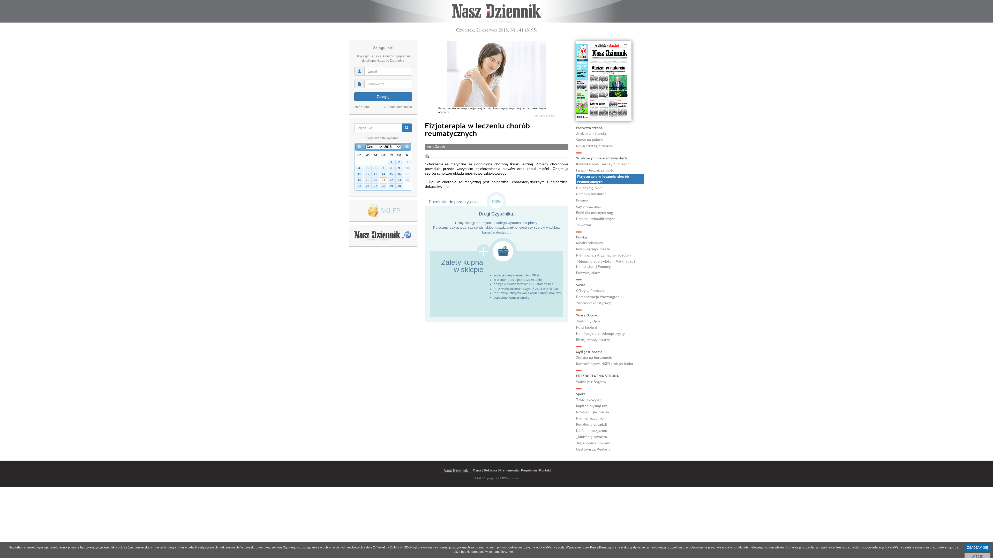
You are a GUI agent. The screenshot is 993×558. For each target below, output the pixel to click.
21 (383, 180)
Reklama (490, 470)
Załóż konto (362, 107)
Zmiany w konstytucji (593, 303)
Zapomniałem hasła (398, 107)
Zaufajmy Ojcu (588, 321)
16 (399, 174)
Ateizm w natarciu (591, 133)
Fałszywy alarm (588, 272)
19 (368, 180)
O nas (477, 470)
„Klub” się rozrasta (591, 437)
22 (391, 180)
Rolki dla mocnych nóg (594, 212)
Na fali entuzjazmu (591, 430)
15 (391, 174)
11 (359, 174)
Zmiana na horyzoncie (594, 357)
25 (359, 186)
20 (375, 180)
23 (399, 180)
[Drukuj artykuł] (427, 156)
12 (368, 174)
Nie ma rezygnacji (590, 418)
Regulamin (529, 470)
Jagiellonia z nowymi (593, 443)
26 (368, 186)
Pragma (582, 200)
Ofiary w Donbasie (590, 290)
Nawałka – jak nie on (592, 412)
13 (375, 174)
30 (399, 186)
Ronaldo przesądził (591, 424)
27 (375, 186)
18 (359, 180)
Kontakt (545, 470)
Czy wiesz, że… (588, 206)
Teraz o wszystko (590, 399)
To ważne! (584, 225)
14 (383, 174)
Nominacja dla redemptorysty (600, 333)
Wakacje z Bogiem (591, 381)
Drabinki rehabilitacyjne (595, 218)
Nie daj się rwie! (589, 187)
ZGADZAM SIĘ (977, 547)
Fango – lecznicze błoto (595, 170)
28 (383, 186)
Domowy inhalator (591, 194)
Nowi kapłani (586, 327)
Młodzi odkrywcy (589, 243)
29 (391, 186)
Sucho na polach (589, 139)
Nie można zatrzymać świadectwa (603, 255)
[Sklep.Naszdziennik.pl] (383, 211)
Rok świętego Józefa (593, 249)
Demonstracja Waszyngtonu (599, 297)
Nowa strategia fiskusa (594, 146)
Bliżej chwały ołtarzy (593, 339)
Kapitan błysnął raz (591, 406)
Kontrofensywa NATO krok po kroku (604, 363)
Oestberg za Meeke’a (593, 449)
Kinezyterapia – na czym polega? (602, 164)
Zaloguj (383, 97)
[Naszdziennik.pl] (383, 235)
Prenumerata (509, 470)
